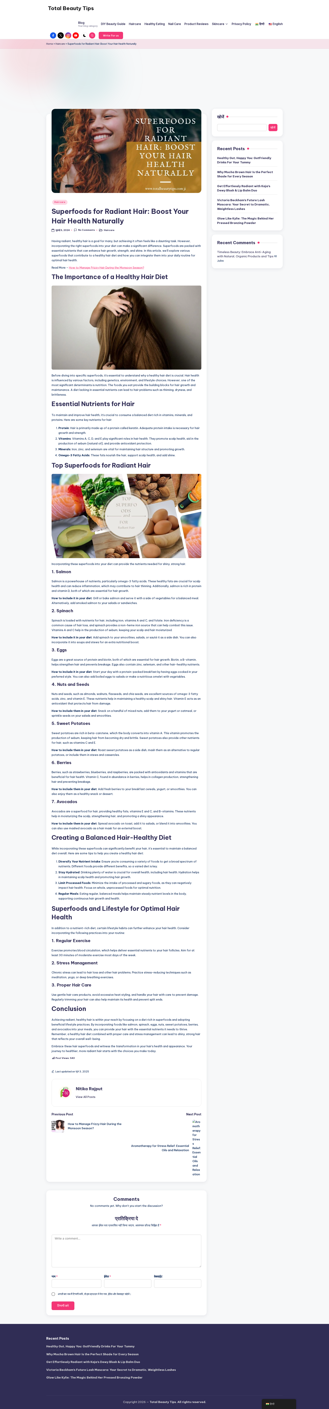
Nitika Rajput (89, 1088)
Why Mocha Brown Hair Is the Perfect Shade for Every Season (245, 174)
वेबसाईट (158, 1276)
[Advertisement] (164, 74)
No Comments (86, 230)
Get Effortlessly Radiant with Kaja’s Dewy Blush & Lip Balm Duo (243, 188)
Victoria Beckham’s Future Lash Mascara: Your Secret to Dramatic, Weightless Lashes (243, 204)
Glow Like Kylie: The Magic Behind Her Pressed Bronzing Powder (245, 221)
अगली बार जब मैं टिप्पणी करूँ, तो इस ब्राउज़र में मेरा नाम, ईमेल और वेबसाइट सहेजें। (94, 1294)
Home (49, 43)
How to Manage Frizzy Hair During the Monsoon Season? (106, 267)
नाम (55, 1276)
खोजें (220, 116)
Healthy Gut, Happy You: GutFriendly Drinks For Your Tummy (244, 160)
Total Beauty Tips (71, 8)
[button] (111, 35)
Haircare (60, 43)
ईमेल (107, 1276)
